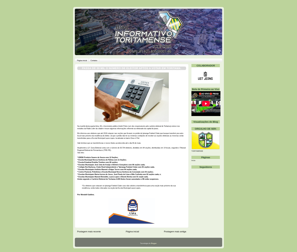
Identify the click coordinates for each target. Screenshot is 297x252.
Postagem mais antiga (175, 231)
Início (193, 160)
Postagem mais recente (89, 231)
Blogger (154, 243)
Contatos (93, 60)
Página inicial (82, 60)
